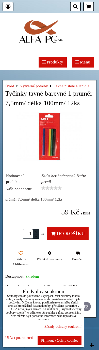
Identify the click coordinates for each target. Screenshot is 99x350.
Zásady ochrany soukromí (62, 326)
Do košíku (70, 233)
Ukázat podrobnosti (19, 338)
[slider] (51, 188)
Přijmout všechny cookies (59, 340)
